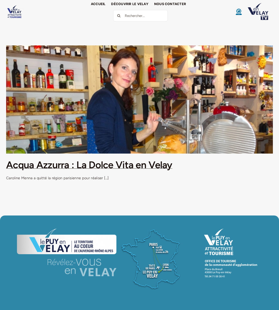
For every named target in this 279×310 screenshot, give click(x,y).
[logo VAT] (14, 6)
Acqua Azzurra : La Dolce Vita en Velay (89, 165)
